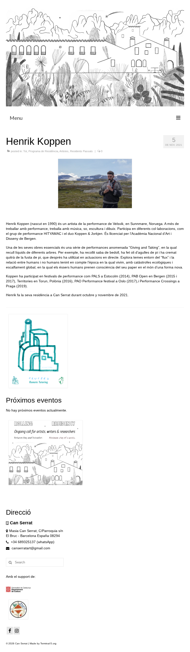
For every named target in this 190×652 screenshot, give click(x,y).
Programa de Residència (43, 151)
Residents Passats (81, 151)
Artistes (64, 151)
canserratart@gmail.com (30, 548)
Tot (25, 151)
